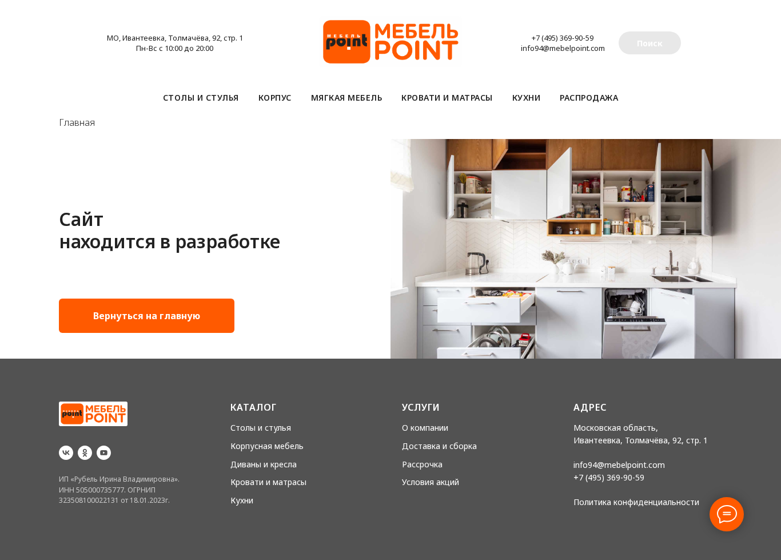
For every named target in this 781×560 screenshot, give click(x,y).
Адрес (590, 407)
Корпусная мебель (267, 445)
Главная (77, 122)
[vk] (66, 453)
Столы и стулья (201, 97)
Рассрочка (422, 464)
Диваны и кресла (263, 464)
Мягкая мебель (346, 97)
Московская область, (615, 427)
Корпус (275, 97)
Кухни (526, 97)
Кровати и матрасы (447, 97)
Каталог (253, 407)
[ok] (85, 453)
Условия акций (430, 481)
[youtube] (104, 453)
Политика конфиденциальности (636, 502)
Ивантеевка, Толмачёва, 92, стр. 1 (640, 440)
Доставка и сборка (439, 445)
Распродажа (589, 97)
